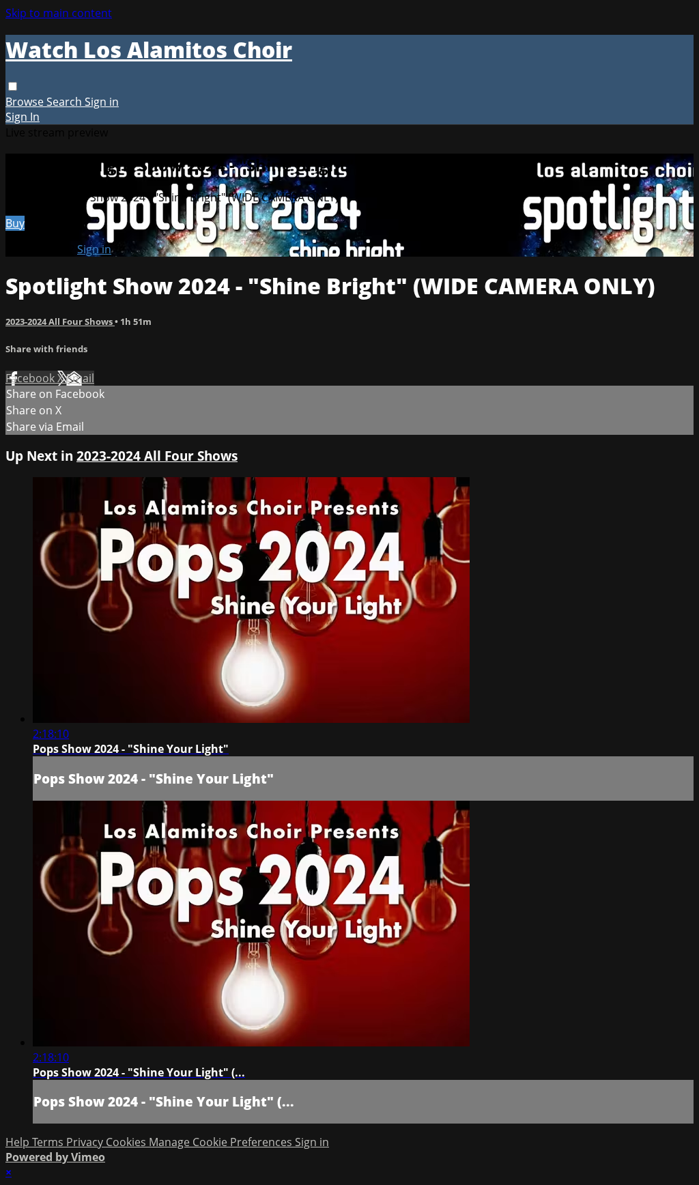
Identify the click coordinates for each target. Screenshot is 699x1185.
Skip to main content (58, 12)
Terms (49, 1142)
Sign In (22, 116)
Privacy (86, 1142)
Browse (25, 101)
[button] (12, 86)
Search (65, 101)
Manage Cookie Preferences (222, 1142)
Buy (15, 223)
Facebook (31, 378)
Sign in (102, 101)
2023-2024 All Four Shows (60, 321)
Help (18, 1142)
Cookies (127, 1142)
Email (80, 378)
